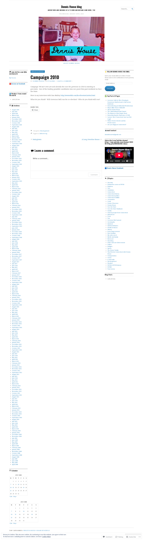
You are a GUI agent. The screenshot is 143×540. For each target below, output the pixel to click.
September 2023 (17, 164)
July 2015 (14, 308)
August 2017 (15, 262)
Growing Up (111, 222)
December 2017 (17, 254)
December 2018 (17, 232)
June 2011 (15, 400)
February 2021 (16, 205)
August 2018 (15, 239)
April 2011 (15, 404)
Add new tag (43, 133)
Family (109, 211)
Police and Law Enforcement (116, 242)
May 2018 (14, 245)
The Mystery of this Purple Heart (117, 113)
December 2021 (17, 192)
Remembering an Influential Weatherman (120, 106)
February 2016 (16, 295)
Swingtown (37, 139)
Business (110, 186)
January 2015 (16, 320)
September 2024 (17, 143)
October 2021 (16, 194)
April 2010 (15, 427)
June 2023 (15, 170)
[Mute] (127, 161)
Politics (109, 244)
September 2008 (17, 455)
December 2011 (17, 389)
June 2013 (15, 355)
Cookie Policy (46, 537)
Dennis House (38, 81)
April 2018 (15, 247)
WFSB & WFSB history (114, 265)
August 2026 (15, 110)
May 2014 (14, 335)
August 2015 (15, 307)
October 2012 (16, 370)
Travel (109, 257)
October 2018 (16, 235)
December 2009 (17, 434)
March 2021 (15, 203)
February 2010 (16, 431)
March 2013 (15, 361)
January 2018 (16, 252)
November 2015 (17, 301)
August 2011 (15, 397)
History (109, 229)
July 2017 (14, 263)
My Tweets (12, 78)
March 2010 (15, 429)
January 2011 (16, 410)
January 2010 (16, 432)
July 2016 (14, 286)
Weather (110, 263)
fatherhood (110, 214)
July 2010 (14, 421)
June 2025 (15, 130)
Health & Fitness (112, 227)
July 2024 (14, 147)
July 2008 (14, 459)
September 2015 (17, 305)
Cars (108, 188)
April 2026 (15, 113)
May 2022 (14, 183)
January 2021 (16, 207)
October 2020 (16, 213)
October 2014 (16, 325)
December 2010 (17, 412)
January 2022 (16, 190)
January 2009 (16, 449)
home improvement (113, 231)
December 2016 (17, 277)
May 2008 (14, 462)
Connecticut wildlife (113, 197)
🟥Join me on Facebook (17, 84)
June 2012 (15, 378)
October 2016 (16, 280)
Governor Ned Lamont (114, 220)
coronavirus (111, 199)
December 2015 (17, 299)
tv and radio (111, 259)
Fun (108, 218)
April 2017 (15, 269)
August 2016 (15, 284)
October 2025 (16, 123)
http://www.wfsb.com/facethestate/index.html (78, 95)
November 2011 (17, 391)
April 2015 (15, 314)
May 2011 (14, 402)
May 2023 (14, 172)
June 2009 (15, 440)
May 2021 (14, 200)
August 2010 (15, 419)
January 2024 (16, 156)
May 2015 (14, 312)
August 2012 (15, 374)
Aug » (15, 496)
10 (18, 484)
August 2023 (15, 166)
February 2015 (16, 318)
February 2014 (16, 340)
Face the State (111, 207)
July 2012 (14, 376)
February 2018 (16, 250)
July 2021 (14, 198)
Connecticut (111, 192)
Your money (111, 269)
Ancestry (110, 182)
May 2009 (14, 442)
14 (10, 487)
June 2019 (15, 228)
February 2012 (16, 385)
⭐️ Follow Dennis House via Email (117, 72)
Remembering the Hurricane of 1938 (118, 115)
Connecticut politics (113, 196)
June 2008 (15, 461)
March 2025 (15, 136)
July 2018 (14, 241)
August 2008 (15, 457)
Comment (94, 175)
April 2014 (15, 337)
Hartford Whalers (112, 225)
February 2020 (16, 218)
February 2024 (16, 155)
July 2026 (14, 111)
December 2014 (17, 322)
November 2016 (17, 278)
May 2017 (14, 267)
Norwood (110, 239)
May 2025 (14, 132)
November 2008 (17, 451)
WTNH (109, 267)
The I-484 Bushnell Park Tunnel (116, 111)
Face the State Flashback (114, 209)
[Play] (108, 161)
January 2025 (16, 138)
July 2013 (14, 354)
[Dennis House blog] (71, 39)
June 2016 (15, 288)
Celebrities (110, 190)
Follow (110, 88)
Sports (109, 248)
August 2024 (15, 145)
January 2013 (16, 365)
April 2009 (15, 444)
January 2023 (16, 177)
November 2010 (17, 414)
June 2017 (15, 265)
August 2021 (15, 196)
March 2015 (15, 316)
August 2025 (15, 126)
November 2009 (17, 436)
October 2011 (16, 393)
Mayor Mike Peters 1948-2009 (116, 107)
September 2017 (17, 260)
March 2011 (15, 406)
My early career (112, 235)
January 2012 (16, 387)
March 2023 (15, 175)
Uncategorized (37, 71)
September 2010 (17, 417)
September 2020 (17, 215)
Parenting (110, 241)
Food (109, 216)
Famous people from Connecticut (117, 212)
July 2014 (14, 331)
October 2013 (16, 348)
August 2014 (15, 329)
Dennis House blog (71, 7)
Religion (109, 246)
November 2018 (17, 233)
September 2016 (17, 282)
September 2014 (17, 327)
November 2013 (17, 346)
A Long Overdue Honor (91, 139)
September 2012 (17, 372)
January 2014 (16, 342)
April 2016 (15, 292)
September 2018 (17, 237)
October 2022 (16, 179)
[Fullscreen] (131, 161)
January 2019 (16, 230)
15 (13, 487)
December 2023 (17, 158)
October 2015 (16, 303)
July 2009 (14, 438)
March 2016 (15, 294)
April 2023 (15, 173)
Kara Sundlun (111, 233)
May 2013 (14, 357)
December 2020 (17, 209)
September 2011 (17, 395)
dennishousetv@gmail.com (113, 134)
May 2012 (14, 380)
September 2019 (17, 226)
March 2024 (15, 153)
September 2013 (17, 350)
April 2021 (15, 202)
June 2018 (15, 243)
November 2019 (17, 224)
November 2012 (17, 368)
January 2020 (16, 220)
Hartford (110, 224)
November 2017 (17, 256)
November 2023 (17, 160)
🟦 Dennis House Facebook (114, 168)
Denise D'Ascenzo (112, 203)
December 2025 (17, 119)
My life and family (112, 237)
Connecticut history (113, 194)
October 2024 (16, 141)
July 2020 (14, 217)
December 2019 (17, 222)
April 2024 (15, 151)
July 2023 (14, 168)
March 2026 (15, 115)
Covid (109, 201)
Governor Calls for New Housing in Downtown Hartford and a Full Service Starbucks (119, 102)
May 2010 (14, 425)
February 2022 (16, 188)
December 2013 (17, 344)
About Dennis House (71, 63)
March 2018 (15, 248)
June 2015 (15, 310)
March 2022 (15, 186)
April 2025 (15, 134)
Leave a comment (64, 81)
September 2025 (17, 125)
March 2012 (15, 384)
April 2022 (15, 185)
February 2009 (16, 447)
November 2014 (17, 323)
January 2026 (16, 117)
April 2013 (15, 359)
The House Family (112, 250)
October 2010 (16, 415)
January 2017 (16, 275)
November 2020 (17, 211)
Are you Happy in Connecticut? (116, 124)
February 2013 (16, 363)
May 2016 (14, 290)
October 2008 (16, 453)
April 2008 (15, 464)
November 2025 (17, 121)
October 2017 (16, 258)
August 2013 (15, 352)
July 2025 (14, 128)
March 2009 (15, 445)
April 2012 (15, 382)
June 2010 (15, 423)
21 (10, 490)
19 (23, 487)
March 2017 (15, 271)
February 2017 (16, 273)
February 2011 (16, 408)
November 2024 (17, 140)
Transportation (111, 256)
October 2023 (16, 162)
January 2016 (16, 297)
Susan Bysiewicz (43, 530)
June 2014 (15, 333)
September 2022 (17, 181)
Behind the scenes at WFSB (115, 184)
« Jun (10, 496)
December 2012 (17, 367)
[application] (119, 155)
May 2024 (14, 149)
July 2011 (14, 399)
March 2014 (15, 339)
